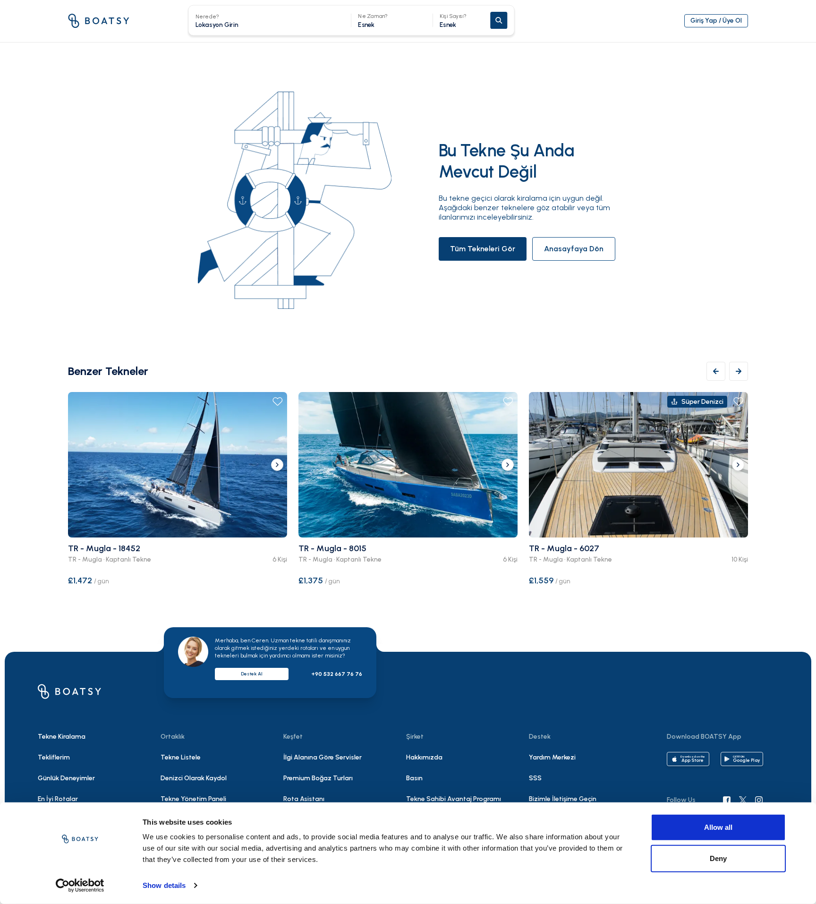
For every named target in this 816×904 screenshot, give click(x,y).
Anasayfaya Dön (574, 248)
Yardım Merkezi (552, 757)
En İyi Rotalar (58, 799)
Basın (414, 778)
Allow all (718, 827)
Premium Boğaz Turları (318, 778)
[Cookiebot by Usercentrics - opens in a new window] (80, 885)
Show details (164, 885)
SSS (535, 778)
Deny (718, 858)
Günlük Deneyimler (66, 778)
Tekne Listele (181, 757)
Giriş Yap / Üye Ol (716, 21)
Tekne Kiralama (61, 737)
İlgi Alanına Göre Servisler (322, 757)
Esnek (453, 20)
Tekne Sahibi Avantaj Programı (453, 799)
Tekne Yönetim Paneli (193, 799)
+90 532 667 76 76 (336, 674)
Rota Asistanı (303, 799)
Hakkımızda (424, 757)
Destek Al (252, 674)
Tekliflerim (54, 757)
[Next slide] (277, 465)
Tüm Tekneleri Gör (482, 248)
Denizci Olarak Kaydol (194, 778)
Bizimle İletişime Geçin (562, 799)
